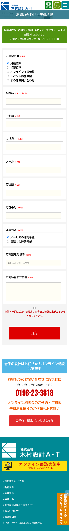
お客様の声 (10, 517)
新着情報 (9, 487)
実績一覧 (9, 499)
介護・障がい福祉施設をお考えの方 (23, 523)
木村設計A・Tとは (14, 481)
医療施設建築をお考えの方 (19, 505)
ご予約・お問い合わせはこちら (34, 420)
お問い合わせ (12, 511)
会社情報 (9, 493)
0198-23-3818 (48, 39)
